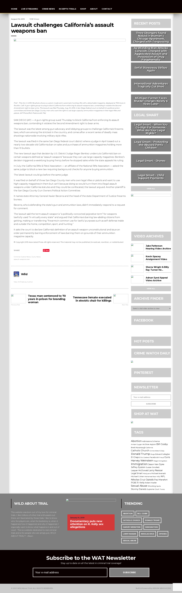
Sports (158, 486)
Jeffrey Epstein (138, 467)
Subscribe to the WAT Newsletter (91, 558)
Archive (145, 444)
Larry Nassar (156, 470)
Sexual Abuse (139, 485)
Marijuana (147, 473)
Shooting (152, 486)
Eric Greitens (144, 457)
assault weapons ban (22, 259)
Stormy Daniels (138, 489)
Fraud (161, 457)
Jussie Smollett (152, 467)
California (149, 448)
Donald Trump (140, 453)
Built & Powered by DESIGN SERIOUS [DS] (153, 588)
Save (47, 250)
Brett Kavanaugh (138, 448)
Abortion (136, 441)
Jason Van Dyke (156, 464)
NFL (163, 476)
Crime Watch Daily (157, 451)
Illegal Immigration (160, 461)
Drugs (153, 454)
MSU (158, 476)
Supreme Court (153, 489)
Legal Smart (136, 473)
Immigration (139, 464)
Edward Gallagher (162, 454)
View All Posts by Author (23, 282)
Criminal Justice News (22, 257)
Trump (162, 489)
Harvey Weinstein (142, 460)
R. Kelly (140, 482)
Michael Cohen (137, 476)
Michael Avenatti (158, 473)
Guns (33, 257)
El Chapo (135, 457)
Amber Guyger (136, 444)
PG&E (134, 482)
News (38, 257)
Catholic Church (140, 450)
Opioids (150, 479)
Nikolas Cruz (138, 479)
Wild (24, 274)
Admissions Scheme (151, 441)
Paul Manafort (160, 480)
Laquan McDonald (139, 470)
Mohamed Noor (150, 476)
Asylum (153, 444)
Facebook (154, 457)
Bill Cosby (162, 444)
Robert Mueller (151, 483)
